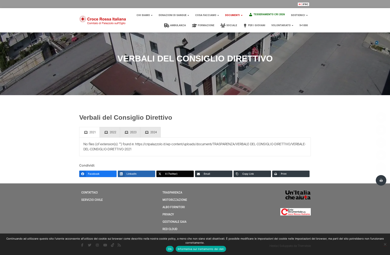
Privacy (168, 214)
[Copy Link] (381, 167)
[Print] (381, 180)
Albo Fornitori (173, 207)
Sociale (231, 25)
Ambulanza (178, 25)
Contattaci (89, 192)
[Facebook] (381, 117)
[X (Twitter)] (381, 142)
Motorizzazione (174, 199)
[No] (385, 244)
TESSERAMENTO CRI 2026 (269, 14)
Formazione (206, 25)
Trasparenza (172, 192)
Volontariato (281, 25)
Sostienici (298, 15)
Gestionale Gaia (174, 221)
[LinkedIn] (381, 130)
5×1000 (303, 25)
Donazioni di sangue (173, 15)
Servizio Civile (92, 199)
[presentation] (89, 132)
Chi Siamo (143, 15)
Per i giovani (256, 25)
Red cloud (169, 229)
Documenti (232, 15)
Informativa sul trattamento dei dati (201, 249)
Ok (170, 249)
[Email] (381, 155)
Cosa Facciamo (206, 15)
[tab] (89, 132)
